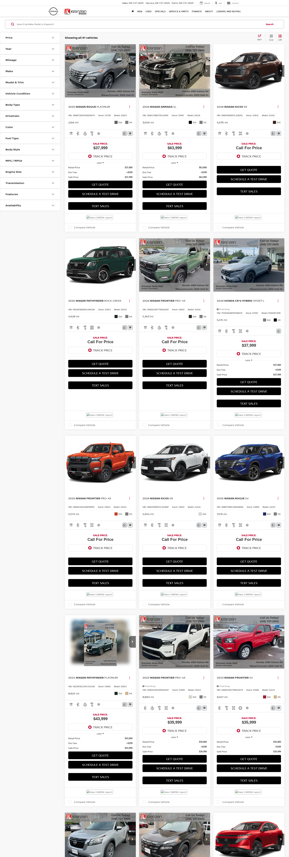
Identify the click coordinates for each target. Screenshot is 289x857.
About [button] (209, 11)
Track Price (103, 156)
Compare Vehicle (84, 227)
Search (270, 24)
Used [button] (149, 11)
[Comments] (124, 133)
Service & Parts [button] (178, 11)
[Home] (132, 11)
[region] (100, 172)
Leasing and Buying (228, 11)
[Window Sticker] (130, 133)
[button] (132, 71)
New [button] (139, 11)
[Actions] (129, 107)
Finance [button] (197, 11)
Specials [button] (160, 11)
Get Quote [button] (100, 184)
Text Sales (100, 206)
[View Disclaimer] (99, 133)
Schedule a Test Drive (100, 194)
